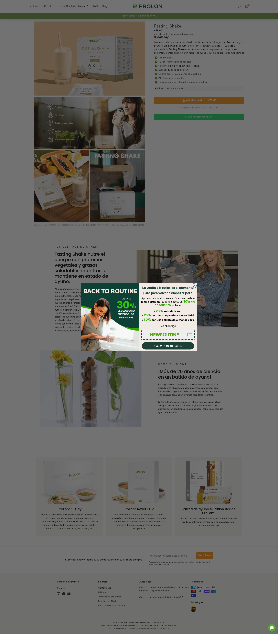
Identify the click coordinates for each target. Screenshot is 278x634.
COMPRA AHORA (168, 346)
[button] (272, 628)
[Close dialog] (194, 285)
